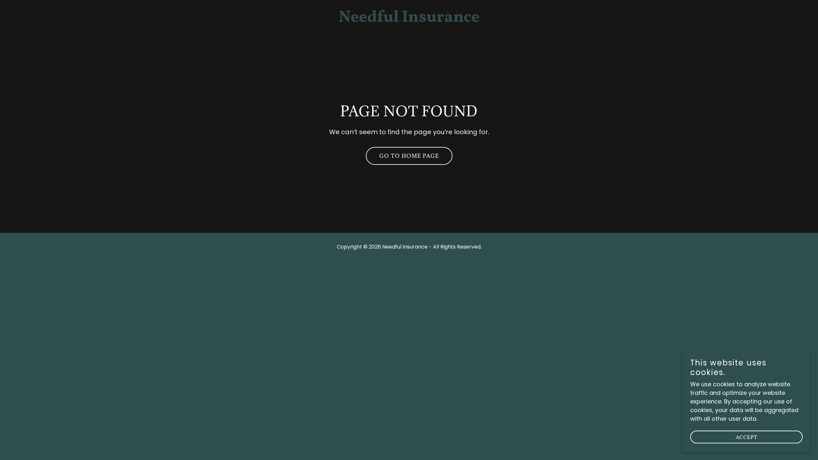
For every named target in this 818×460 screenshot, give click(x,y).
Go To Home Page (409, 155)
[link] (409, 20)
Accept (746, 437)
